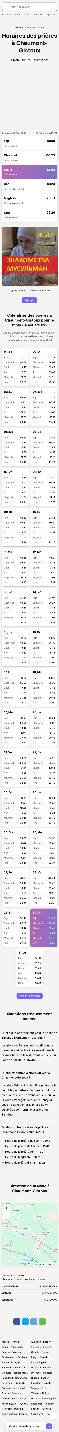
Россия (35, 1408)
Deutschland (8, 1357)
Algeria (5, 1341)
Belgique (36, 1347)
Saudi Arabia (8, 1388)
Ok (49, 1426)
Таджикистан (9, 1414)
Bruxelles (7, 14)
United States (38, 1398)
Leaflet (38, 1264)
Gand (27, 14)
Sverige (35, 1388)
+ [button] (7, 1208)
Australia (36, 1341)
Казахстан (36, 1403)
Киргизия (7, 1408)
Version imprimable (29, 995)
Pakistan (35, 1383)
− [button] (7, 1215)
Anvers (18, 14)
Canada (6, 1352)
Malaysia (36, 1367)
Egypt (34, 1357)
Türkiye (35, 1393)
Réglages (29, 300)
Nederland (7, 1378)
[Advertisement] (29, 97)
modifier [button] (46, 340)
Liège (48, 14)
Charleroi (37, 14)
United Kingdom (10, 1398)
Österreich (7, 1383)
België (5, 1347)
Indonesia (7, 1367)
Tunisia (5, 1393)
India (33, 1362)
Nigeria (35, 1378)
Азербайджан (9, 1403)
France (5, 1362)
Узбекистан (37, 1414)
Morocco (36, 1372)
